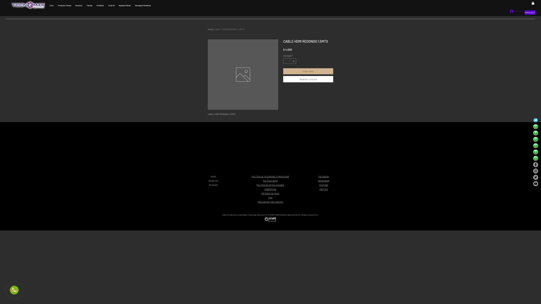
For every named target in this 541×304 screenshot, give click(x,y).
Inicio (210, 29)
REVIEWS (213, 185)
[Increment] (294, 61)
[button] (533, 3)
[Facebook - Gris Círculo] (535, 164)
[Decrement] (285, 61)
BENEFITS (213, 181)
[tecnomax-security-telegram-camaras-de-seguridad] (535, 120)
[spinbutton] (289, 61)
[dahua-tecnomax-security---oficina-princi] (535, 126)
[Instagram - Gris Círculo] (535, 171)
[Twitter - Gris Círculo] (535, 177)
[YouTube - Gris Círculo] (535, 183)
